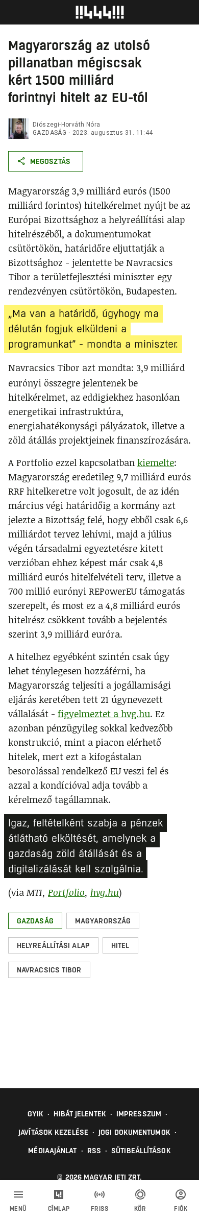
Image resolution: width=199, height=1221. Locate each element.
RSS (94, 1150)
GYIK (35, 1114)
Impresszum (138, 1114)
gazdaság (49, 132)
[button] (35, 921)
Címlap (59, 1208)
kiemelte (155, 462)
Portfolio (66, 892)
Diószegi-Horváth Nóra (66, 124)
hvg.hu (104, 892)
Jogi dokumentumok (134, 1132)
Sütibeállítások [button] (141, 1150)
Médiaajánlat (52, 1150)
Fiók (180, 1208)
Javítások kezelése (53, 1132)
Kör (140, 1208)
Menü (18, 1208)
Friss (100, 1208)
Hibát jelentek (80, 1114)
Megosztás (50, 161)
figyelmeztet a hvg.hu (104, 713)
